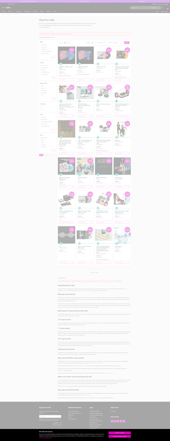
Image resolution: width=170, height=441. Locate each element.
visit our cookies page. (45, 437)
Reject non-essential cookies (119, 436)
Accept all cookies (119, 432)
